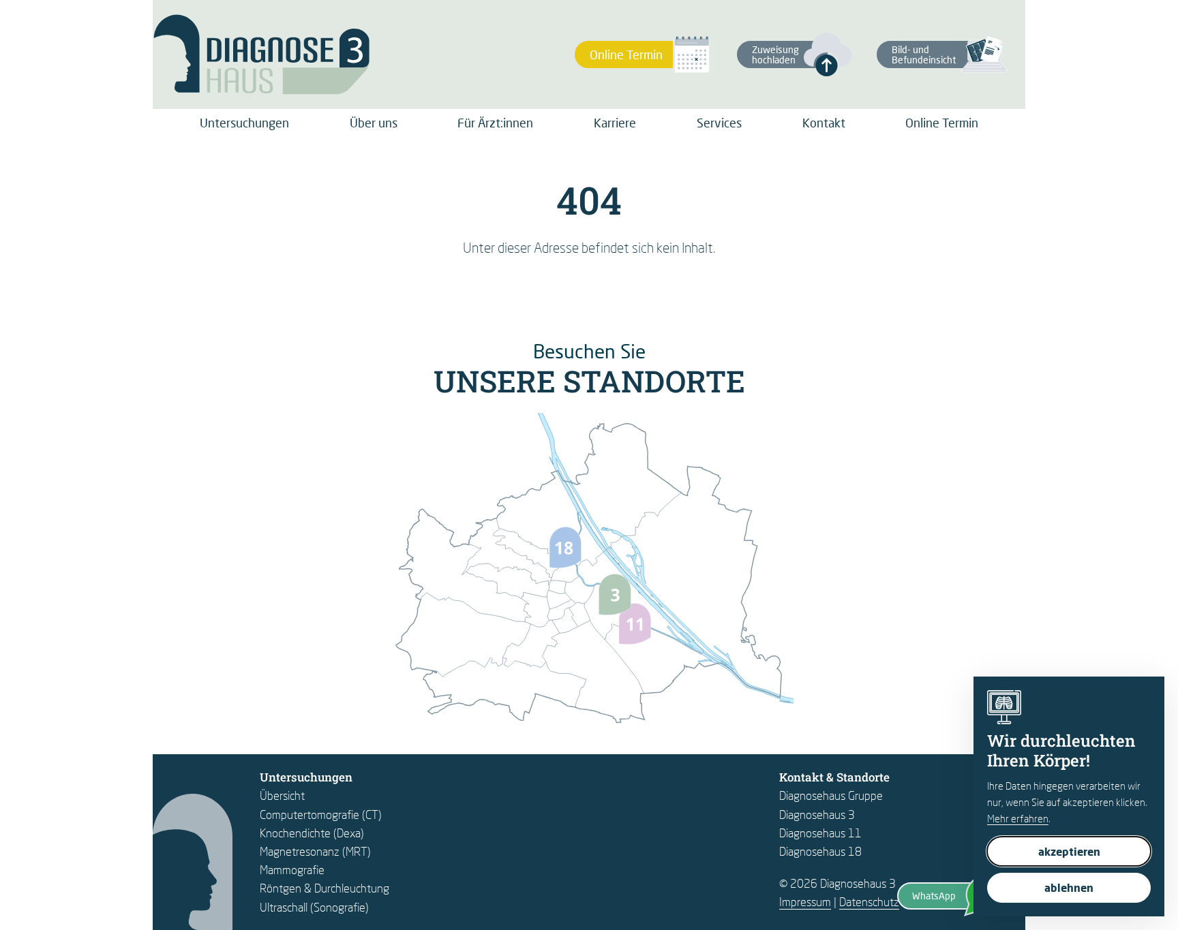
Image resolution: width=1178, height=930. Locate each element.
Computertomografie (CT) (321, 814)
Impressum (805, 902)
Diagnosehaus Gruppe (831, 795)
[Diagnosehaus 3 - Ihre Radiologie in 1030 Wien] (262, 54)
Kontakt (823, 122)
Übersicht (282, 795)
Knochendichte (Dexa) (312, 833)
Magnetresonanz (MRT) (315, 851)
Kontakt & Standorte (834, 777)
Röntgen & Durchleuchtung (324, 888)
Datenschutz (869, 902)
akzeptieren (1069, 851)
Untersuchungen (244, 122)
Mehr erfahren (1017, 818)
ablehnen (1068, 887)
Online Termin (941, 122)
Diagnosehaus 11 (820, 833)
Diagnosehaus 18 (820, 851)
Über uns (373, 122)
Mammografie (292, 870)
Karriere (615, 122)
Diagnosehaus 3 (817, 814)
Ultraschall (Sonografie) (314, 907)
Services (719, 122)
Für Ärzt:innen (495, 122)
